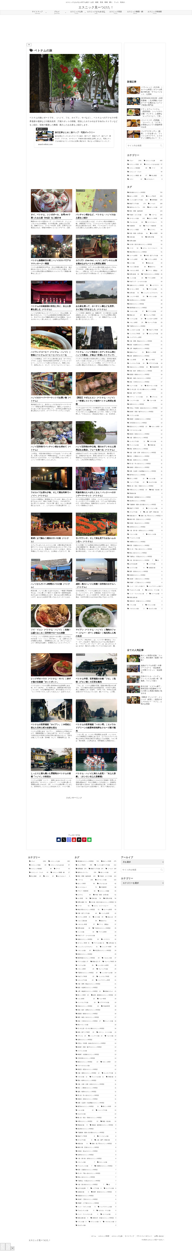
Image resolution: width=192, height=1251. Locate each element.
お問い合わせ (159, 1236)
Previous (28, 28)
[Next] (8, 1246)
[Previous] (2, 1246)
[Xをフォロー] (64, 839)
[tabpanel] (40, 27)
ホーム (93, 1236)
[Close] (12, 1248)
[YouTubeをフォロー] (74, 839)
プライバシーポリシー (144, 1236)
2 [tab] (96, 41)
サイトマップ (129, 1236)
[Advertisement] (74, 169)
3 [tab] (99, 41)
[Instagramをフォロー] (69, 839)
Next (164, 28)
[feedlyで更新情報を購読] (89, 839)
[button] (161, 145)
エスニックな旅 (117, 1236)
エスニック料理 (103, 1236)
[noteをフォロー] (79, 839)
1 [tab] (93, 41)
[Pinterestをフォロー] (84, 839)
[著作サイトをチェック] (58, 839)
